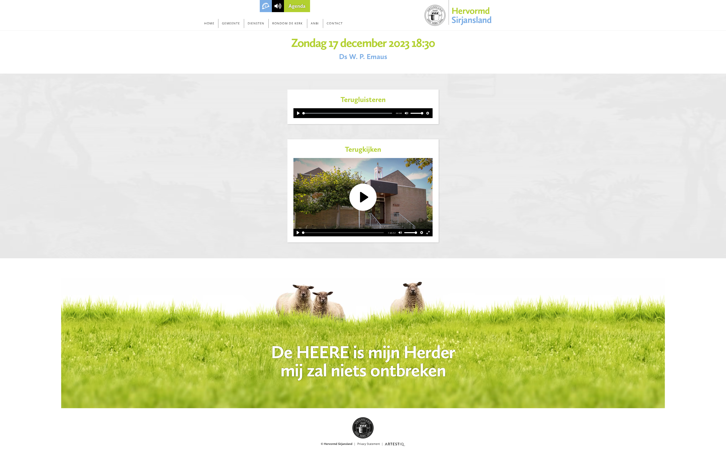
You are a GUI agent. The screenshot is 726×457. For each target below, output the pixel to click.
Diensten (256, 23)
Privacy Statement (368, 444)
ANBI (315, 23)
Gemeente (231, 23)
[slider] (347, 113)
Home (209, 23)
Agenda (297, 6)
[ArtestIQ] (395, 443)
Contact (335, 23)
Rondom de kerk (287, 23)
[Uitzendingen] (278, 6)
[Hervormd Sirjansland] (363, 427)
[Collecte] (266, 6)
